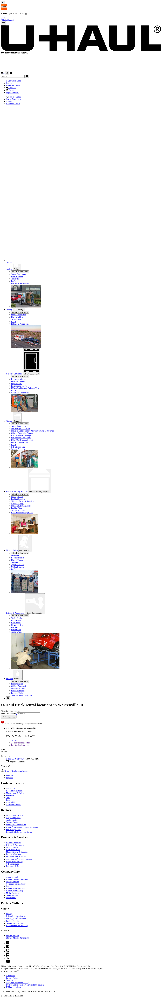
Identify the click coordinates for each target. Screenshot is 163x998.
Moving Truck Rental (14, 815)
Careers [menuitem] (9, 83)
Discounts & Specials (14, 866)
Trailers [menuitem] (9, 269)
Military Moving (12, 881)
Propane (17, 679)
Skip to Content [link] (7, 20)
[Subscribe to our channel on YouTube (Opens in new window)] (8, 962)
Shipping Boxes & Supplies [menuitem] (22, 501)
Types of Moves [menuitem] (17, 565)
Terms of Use (11, 980)
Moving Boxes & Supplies (17, 852)
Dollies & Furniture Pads (16, 824)
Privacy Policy (12, 978)
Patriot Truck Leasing (14, 861)
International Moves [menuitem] (19, 386)
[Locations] (11, 73)
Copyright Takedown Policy (17, 982)
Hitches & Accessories (34, 613)
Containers (31, 374)
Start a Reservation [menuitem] (18, 274)
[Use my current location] (15, 714)
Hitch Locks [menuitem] (16, 629)
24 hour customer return (20, 743)
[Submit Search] (27, 76)
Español (9, 778)
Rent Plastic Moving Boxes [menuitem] (22, 513)
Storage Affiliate (12, 935)
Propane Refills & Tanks (16, 856)
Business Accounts (13, 843)
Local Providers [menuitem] (17, 558)
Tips (8, 798)
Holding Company (17, 879)
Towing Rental (12, 822)
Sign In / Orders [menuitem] (12, 92)
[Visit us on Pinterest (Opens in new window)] (7, 951)
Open (3, 18)
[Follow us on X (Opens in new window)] (7, 959)
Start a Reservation (18, 315)
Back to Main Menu (20, 272)
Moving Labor (24, 550)
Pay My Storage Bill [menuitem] (19, 442)
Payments (10, 795)
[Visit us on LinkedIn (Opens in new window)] (7, 955)
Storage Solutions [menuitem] (18, 510)
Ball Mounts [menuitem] (16, 620)
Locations (13, 987)
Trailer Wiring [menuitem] (16, 632)
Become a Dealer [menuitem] (13, 85)
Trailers (17, 269)
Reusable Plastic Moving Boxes (19, 832)
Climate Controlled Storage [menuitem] (22, 433)
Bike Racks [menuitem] (16, 623)
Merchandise (11, 898)
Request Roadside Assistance (16, 771)
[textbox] (28, 713)
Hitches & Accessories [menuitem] (20, 283)
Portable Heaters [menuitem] (17, 691)
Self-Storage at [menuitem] (20, 428)
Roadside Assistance (14, 791)
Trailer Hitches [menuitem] (17, 618)
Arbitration (10, 976)
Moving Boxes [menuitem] (17, 497)
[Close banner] (2, 2)
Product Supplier (13, 921)
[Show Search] (7, 73)
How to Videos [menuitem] (17, 276)
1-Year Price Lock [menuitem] (13, 81)
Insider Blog (14, 891)
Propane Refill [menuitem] (17, 684)
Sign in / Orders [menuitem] (14, 97)
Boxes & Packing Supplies (39, 492)
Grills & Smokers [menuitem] (18, 688)
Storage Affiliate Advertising (17, 938)
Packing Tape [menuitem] (16, 508)
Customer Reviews (13, 804)
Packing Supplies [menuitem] (18, 499)
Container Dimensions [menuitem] (20, 393)
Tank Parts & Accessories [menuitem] (21, 695)
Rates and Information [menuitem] (20, 379)
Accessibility (11, 802)
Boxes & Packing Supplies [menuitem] (17, 491)
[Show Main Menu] (3, 23)
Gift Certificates (12, 864)
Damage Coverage (13, 854)
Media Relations (12, 893)
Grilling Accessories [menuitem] (19, 686)
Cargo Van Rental (13, 818)
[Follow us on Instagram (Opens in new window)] (7, 947)
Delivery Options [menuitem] (18, 381)
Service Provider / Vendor (16, 923)
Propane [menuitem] (9, 679)
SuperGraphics (12, 895)
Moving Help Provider (16, 919)
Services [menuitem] (14, 562)
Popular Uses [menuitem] (16, 383)
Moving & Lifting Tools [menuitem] (21, 506)
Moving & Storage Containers (22, 827)
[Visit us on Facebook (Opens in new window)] (7, 944)
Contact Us (10, 788)
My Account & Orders (15, 793)
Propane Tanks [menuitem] (17, 693)
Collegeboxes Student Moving (19, 859)
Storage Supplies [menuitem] (18, 449)
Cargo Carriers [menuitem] (17, 625)
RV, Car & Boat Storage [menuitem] (21, 435)
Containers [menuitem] (14, 374)
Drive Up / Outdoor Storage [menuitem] (22, 440)
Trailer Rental (11, 820)
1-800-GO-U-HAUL (15, 759)
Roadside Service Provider (17, 926)
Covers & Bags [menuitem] (17, 503)
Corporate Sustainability (15, 884)
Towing (9, 309)
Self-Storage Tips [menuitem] (18, 447)
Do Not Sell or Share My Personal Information (25, 985)
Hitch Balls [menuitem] (15, 627)
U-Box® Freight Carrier (16, 916)
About (12, 877)
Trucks (14, 740)
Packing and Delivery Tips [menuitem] (25, 388)
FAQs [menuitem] (13, 281)
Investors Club (15, 888)
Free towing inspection (20, 745)
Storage (17, 421)
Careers (9, 886)
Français (9, 775)
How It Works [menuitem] (17, 560)
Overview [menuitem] (15, 555)
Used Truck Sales (13, 850)
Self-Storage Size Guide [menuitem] (21, 438)
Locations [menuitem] (12, 88)
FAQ (8, 800)
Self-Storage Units (13, 830)
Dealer (8, 914)
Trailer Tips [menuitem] (15, 279)
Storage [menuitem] (9, 421)
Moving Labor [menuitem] (12, 550)
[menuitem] (86, 315)
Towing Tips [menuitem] (16, 319)
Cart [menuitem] (10, 90)
